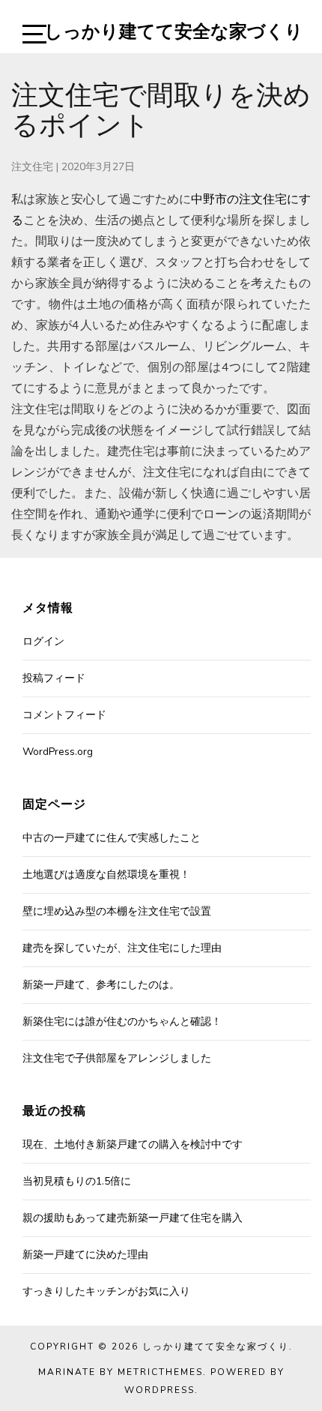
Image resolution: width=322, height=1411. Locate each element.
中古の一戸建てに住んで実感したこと (111, 838)
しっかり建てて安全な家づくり (173, 30)
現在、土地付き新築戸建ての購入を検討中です (132, 1144)
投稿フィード (53, 678)
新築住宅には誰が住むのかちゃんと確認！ (122, 1021)
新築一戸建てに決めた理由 (85, 1255)
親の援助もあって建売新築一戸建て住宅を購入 (132, 1218)
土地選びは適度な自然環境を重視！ (106, 874)
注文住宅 (32, 167)
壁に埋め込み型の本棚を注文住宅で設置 (116, 911)
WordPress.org (57, 751)
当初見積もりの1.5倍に (76, 1181)
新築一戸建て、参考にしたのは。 (101, 985)
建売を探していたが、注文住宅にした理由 (122, 948)
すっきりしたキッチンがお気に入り (106, 1291)
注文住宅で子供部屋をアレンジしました (116, 1058)
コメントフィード (64, 715)
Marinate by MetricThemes (120, 1372)
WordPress (159, 1390)
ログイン (43, 641)
